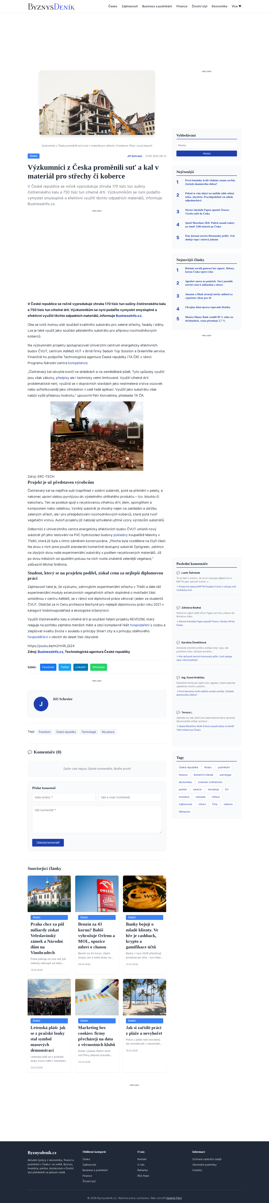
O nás (140, 1164)
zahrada (201, 796)
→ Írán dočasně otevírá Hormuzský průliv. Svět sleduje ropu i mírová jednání (204, 658)
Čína (214, 804)
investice (184, 796)
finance (183, 774)
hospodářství (38, 637)
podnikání (224, 767)
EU (227, 789)
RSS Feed (143, 1175)
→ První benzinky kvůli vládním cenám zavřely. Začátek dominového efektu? (205, 693)
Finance (181, 6)
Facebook (48, 667)
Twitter (65, 667)
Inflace (216, 796)
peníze (183, 789)
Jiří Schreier (134, 156)
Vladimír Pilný (174, 1198)
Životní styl (199, 6)
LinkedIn (81, 667)
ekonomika (185, 782)
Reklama (142, 1170)
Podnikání (45, 731)
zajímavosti (185, 804)
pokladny (120, 535)
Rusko (208, 767)
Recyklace (108, 731)
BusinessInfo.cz (128, 316)
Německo (184, 811)
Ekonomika (219, 6)
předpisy (62, 378)
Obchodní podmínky (204, 1164)
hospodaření (140, 625)
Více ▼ (236, 6)
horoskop (213, 789)
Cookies (197, 1170)
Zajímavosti (130, 6)
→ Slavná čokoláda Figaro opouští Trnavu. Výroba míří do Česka (205, 623)
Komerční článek (203, 774)
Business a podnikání (157, 6)
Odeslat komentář (48, 842)
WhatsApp (98, 667)
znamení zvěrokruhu (210, 782)
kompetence (77, 363)
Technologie (89, 731)
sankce (197, 789)
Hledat (206, 153)
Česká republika (66, 731)
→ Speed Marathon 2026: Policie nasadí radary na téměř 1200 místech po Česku (205, 728)
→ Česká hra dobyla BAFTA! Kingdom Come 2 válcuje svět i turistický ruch (206, 588)
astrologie (225, 774)
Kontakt (142, 1159)
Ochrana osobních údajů (206, 1159)
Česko (112, 6)
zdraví (202, 804)
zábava (228, 804)
